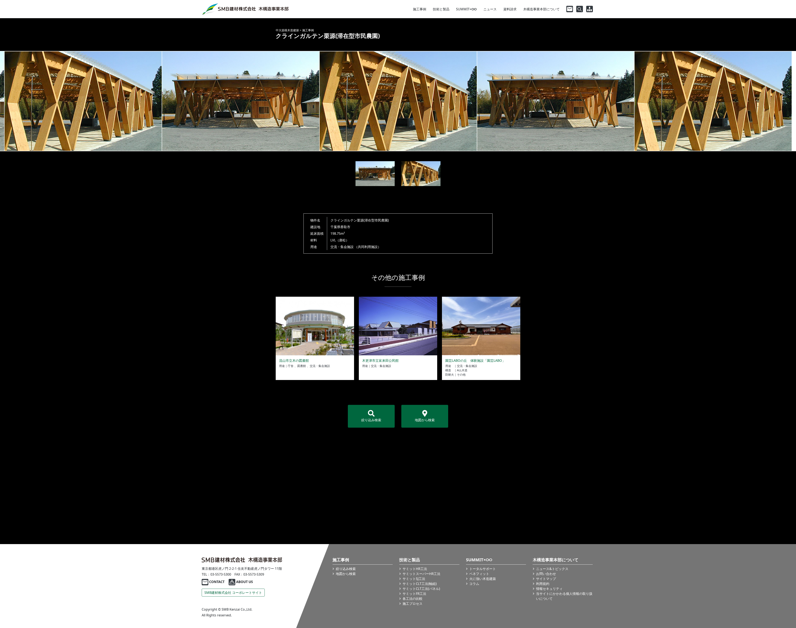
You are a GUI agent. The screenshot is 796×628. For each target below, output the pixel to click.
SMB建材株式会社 (233, 592)
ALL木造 (462, 370)
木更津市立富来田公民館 (380, 360)
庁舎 (291, 366)
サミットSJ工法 (414, 578)
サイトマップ (546, 578)
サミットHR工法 (415, 568)
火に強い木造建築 (482, 578)
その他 (461, 374)
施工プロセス (412, 603)
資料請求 (510, 9)
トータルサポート (482, 568)
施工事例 (419, 9)
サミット (421, 573)
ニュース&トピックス (552, 568)
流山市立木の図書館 (294, 360)
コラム (474, 583)
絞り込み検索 (371, 420)
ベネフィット (479, 573)
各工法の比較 (412, 598)
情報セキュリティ (549, 588)
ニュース (490, 9)
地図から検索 (425, 420)
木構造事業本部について (541, 9)
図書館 (301, 366)
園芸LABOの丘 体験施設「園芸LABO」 (475, 360)
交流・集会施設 (342, 246)
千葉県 (335, 227)
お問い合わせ (546, 573)
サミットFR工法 (414, 593)
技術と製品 (441, 9)
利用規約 (542, 583)
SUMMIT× (466, 9)
